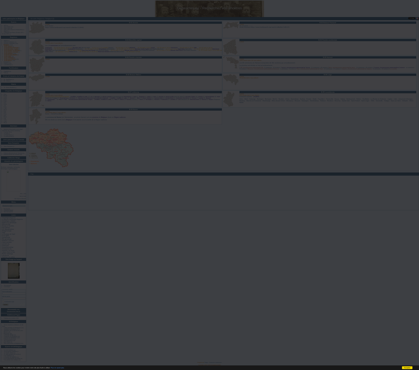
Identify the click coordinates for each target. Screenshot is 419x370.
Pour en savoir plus (57, 368)
